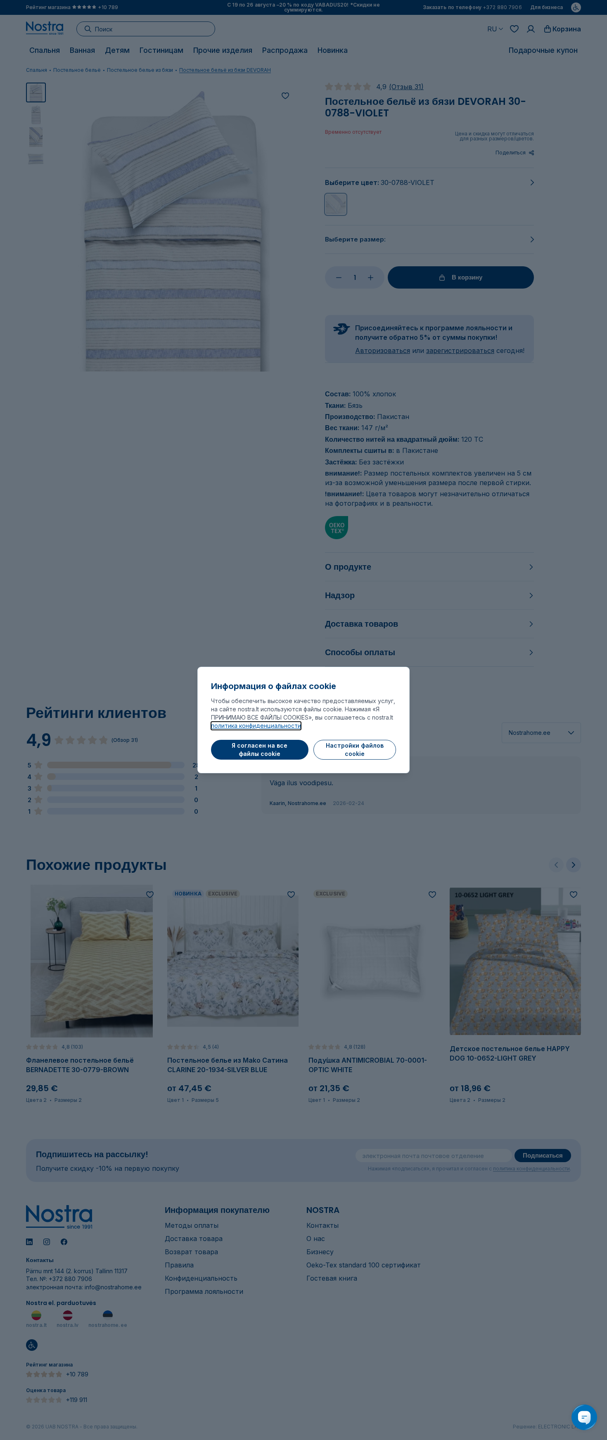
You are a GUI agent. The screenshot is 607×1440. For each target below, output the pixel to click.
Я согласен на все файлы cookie (259, 749)
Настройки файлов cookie (355, 749)
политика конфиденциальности (256, 725)
